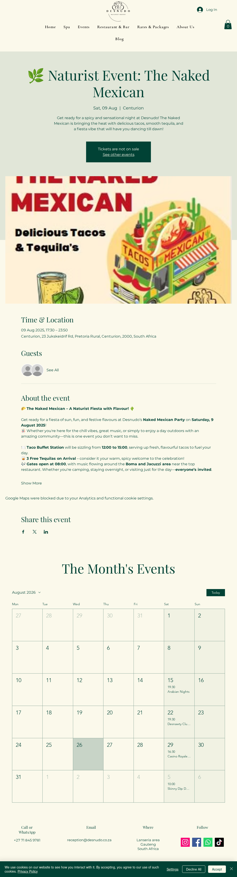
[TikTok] (219, 842)
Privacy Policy (28, 871)
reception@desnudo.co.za (89, 840)
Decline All (193, 869)
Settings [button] (172, 869)
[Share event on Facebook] (23, 532)
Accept (217, 869)
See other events (118, 154)
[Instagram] (185, 842)
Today (216, 592)
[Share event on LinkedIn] (46, 532)
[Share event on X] (34, 532)
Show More (31, 483)
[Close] (231, 869)
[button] (185, 27)
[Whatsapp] (207, 842)
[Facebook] (196, 842)
